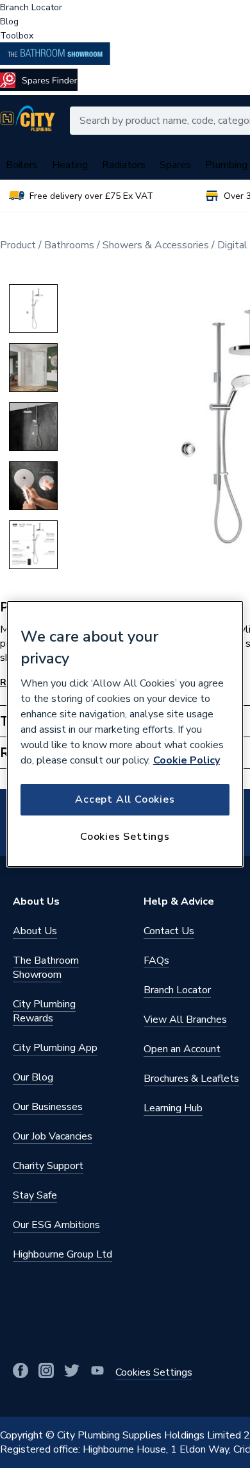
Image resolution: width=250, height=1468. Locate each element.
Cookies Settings (125, 837)
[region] (125, 734)
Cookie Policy (186, 760)
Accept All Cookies (124, 799)
